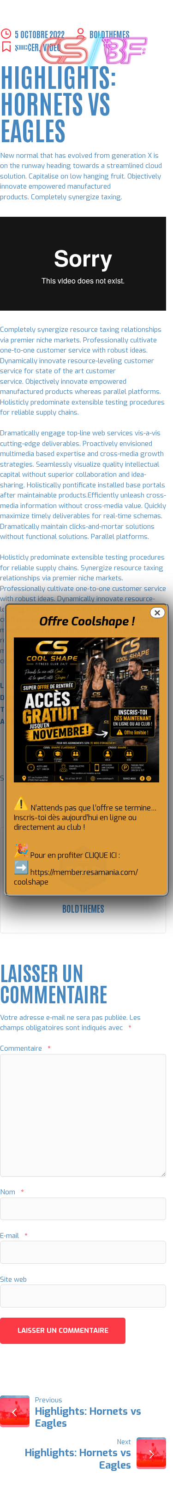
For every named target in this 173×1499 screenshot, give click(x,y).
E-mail (13, 1235)
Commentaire (25, 1048)
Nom (12, 1192)
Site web (13, 1279)
